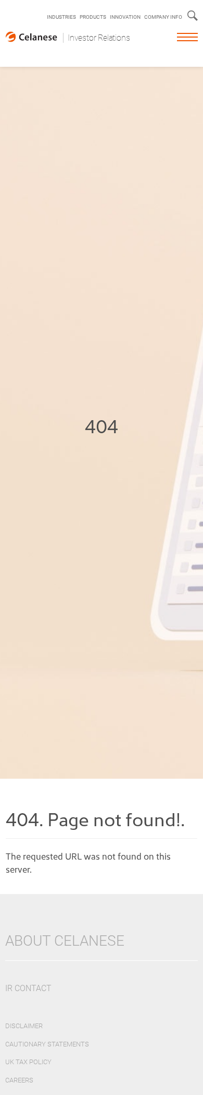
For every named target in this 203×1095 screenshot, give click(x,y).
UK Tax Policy (28, 1062)
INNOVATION (125, 17)
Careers (19, 1080)
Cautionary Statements (47, 1044)
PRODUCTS (93, 17)
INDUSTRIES (61, 17)
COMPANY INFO (163, 17)
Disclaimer (24, 1026)
